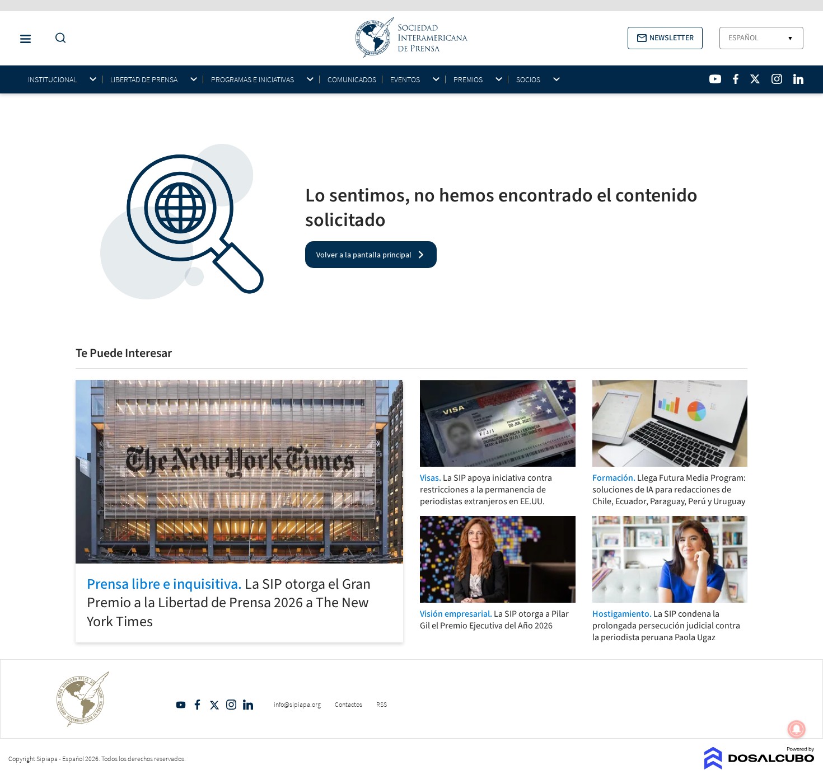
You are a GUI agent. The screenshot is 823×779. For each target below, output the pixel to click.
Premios (468, 80)
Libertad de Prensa (143, 80)
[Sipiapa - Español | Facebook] (735, 79)
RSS (381, 704)
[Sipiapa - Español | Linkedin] (798, 79)
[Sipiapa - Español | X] (755, 78)
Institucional (52, 80)
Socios (528, 80)
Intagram (231, 705)
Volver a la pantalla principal (364, 255)
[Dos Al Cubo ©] (759, 766)
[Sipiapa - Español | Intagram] (776, 79)
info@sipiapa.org (297, 704)
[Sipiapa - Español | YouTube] (715, 78)
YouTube (181, 705)
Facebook (198, 705)
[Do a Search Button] (57, 38)
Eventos (405, 80)
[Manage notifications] (797, 729)
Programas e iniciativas (252, 80)
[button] (665, 38)
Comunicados (352, 79)
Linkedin (248, 705)
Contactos (348, 704)
